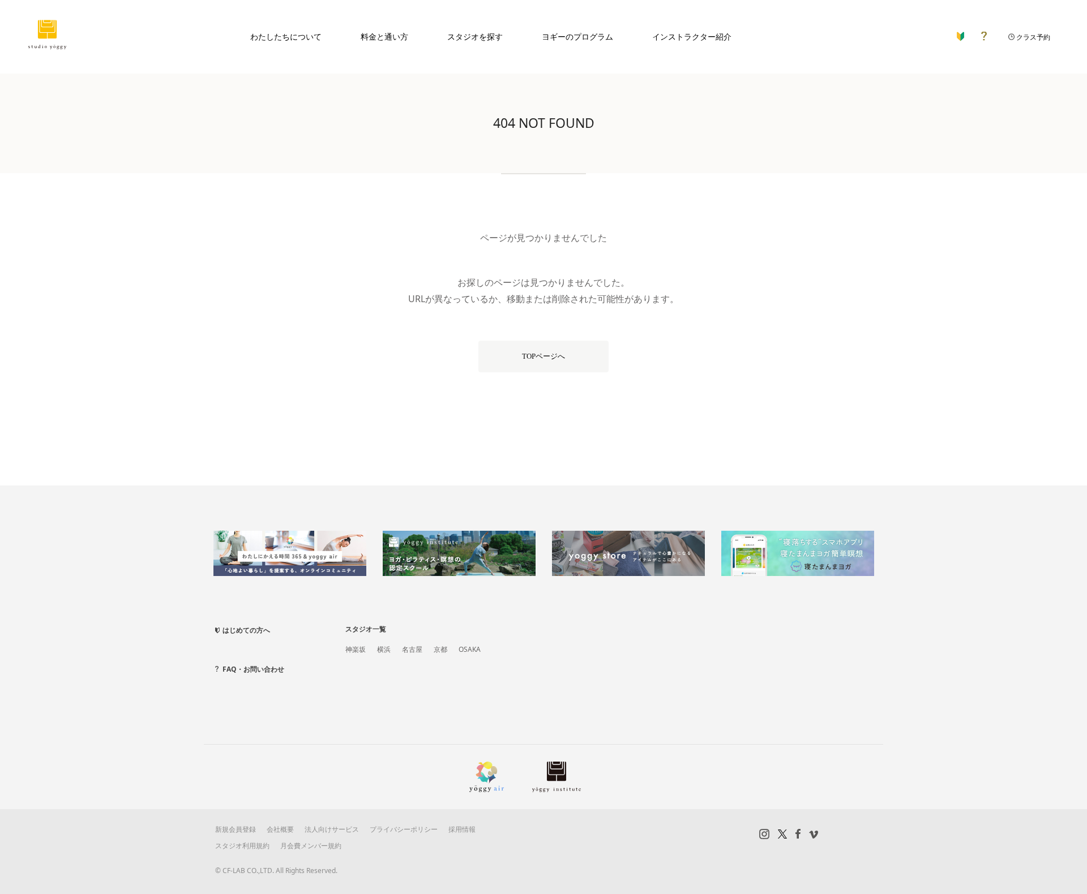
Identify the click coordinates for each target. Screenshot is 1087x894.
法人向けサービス (332, 829)
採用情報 (462, 829)
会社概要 (280, 829)
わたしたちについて (286, 36)
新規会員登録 (235, 829)
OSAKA (470, 649)
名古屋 (412, 649)
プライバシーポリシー (404, 829)
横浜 (384, 649)
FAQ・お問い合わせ (253, 669)
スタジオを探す (475, 36)
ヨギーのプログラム (577, 36)
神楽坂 (355, 649)
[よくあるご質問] (984, 33)
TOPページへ (543, 356)
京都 (440, 649)
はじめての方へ (246, 630)
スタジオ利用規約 (242, 845)
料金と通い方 (384, 36)
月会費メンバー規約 (310, 845)
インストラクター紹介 (691, 36)
